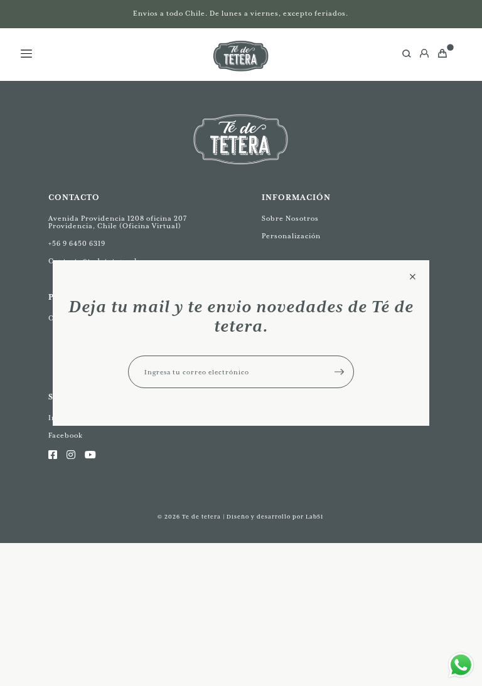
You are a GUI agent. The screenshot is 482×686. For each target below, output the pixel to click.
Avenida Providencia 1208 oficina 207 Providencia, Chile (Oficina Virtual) (117, 222)
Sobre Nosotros (290, 219)
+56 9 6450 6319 (76, 244)
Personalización (291, 236)
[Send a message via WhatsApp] (461, 665)
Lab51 (315, 517)
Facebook (65, 436)
